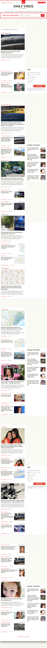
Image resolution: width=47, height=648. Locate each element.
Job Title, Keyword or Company (33, 72)
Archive (27, 636)
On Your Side (28, 11)
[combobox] (8, 3)
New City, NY (3, 255)
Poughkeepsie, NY (4, 309)
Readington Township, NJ (6, 33)
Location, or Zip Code (31, 76)
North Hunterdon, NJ (5, 201)
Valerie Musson (5, 402)
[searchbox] (8, 2)
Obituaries (22, 351)
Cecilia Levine (4, 80)
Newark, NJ (3, 351)
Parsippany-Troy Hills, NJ (6, 160)
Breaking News (10, 11)
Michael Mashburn (5, 265)
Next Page (20, 636)
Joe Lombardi (4, 479)
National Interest (38, 11)
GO (42, 15)
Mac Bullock (4, 241)
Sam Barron (4, 60)
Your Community (19, 11)
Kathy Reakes (4, 336)
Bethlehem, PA (4, 214)
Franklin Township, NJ (5, 190)
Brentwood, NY (4, 426)
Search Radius (30, 81)
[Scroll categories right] (45, 11)
